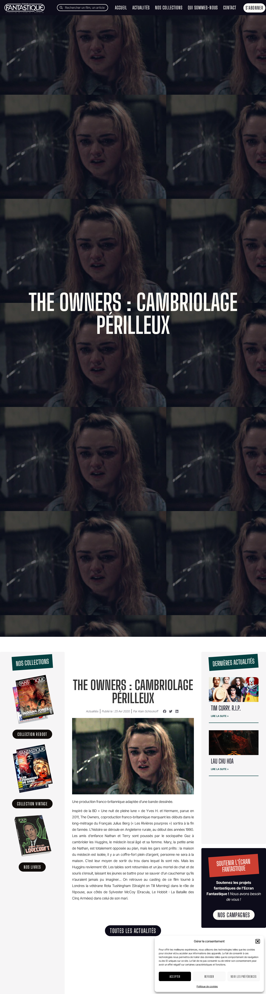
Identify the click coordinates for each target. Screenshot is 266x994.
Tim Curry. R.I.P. (226, 708)
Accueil (121, 7)
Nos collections (169, 7)
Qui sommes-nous (203, 7)
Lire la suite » (220, 716)
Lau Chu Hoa (223, 761)
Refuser (209, 976)
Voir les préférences (244, 976)
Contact (229, 7)
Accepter (175, 976)
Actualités (141, 7)
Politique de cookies (207, 986)
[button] (258, 941)
